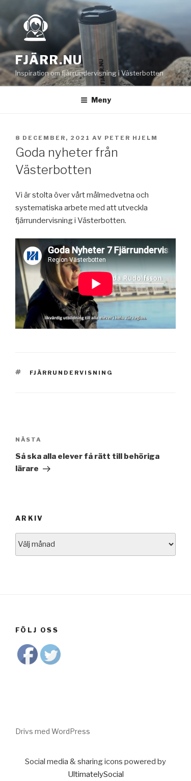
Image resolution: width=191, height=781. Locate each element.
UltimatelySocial (96, 774)
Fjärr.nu (49, 60)
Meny (101, 99)
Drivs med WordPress (52, 731)
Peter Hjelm (131, 137)
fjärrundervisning (72, 372)
